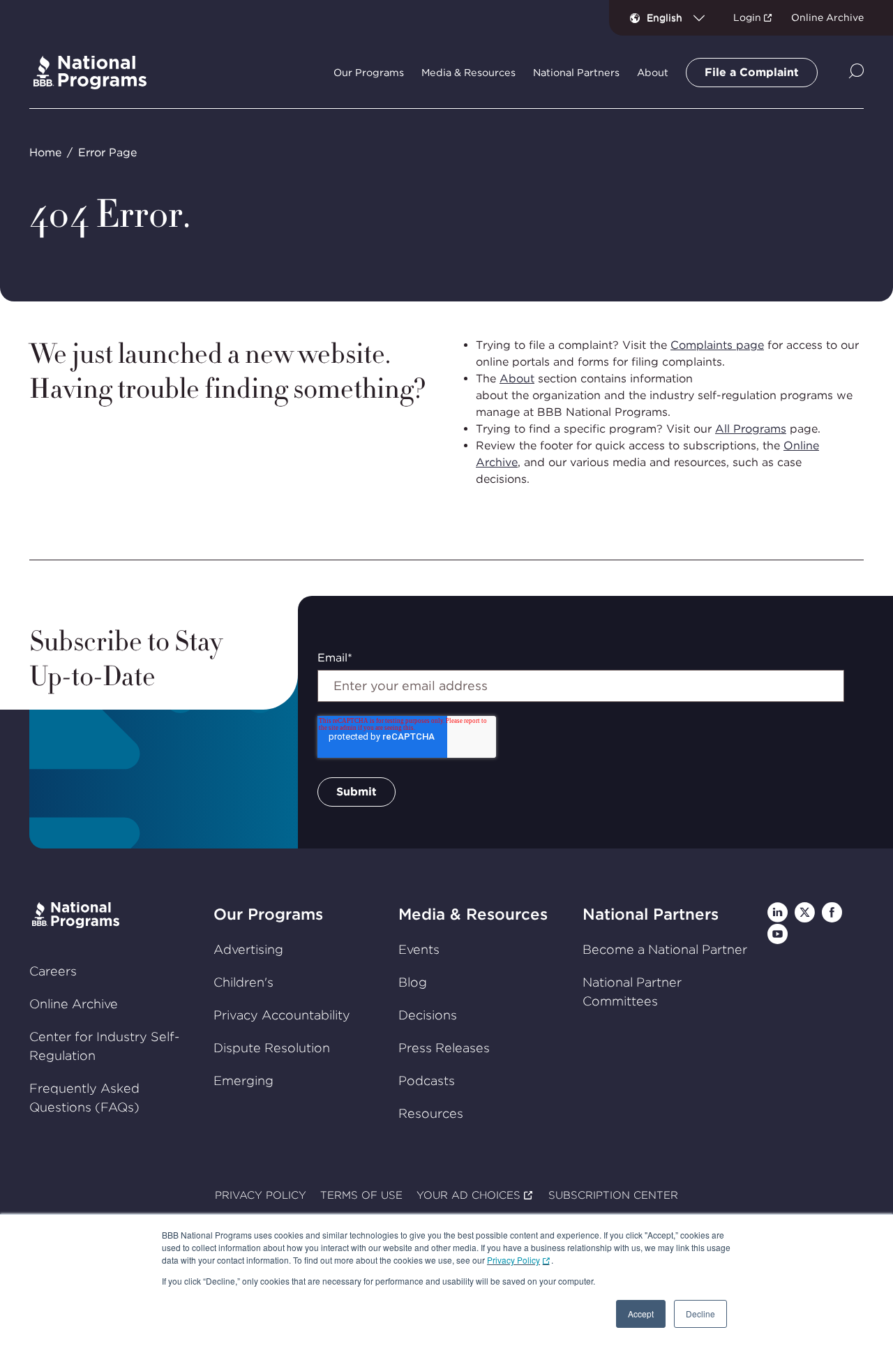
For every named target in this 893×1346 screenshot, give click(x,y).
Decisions (427, 1015)
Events (419, 949)
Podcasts (426, 1080)
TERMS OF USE (361, 1195)
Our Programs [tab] (368, 72)
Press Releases (444, 1047)
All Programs (750, 428)
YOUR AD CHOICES (468, 1195)
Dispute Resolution (271, 1047)
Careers (53, 971)
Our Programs (268, 913)
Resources (430, 1113)
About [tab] (652, 72)
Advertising (248, 949)
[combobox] (681, 17)
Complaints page (717, 345)
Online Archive (827, 17)
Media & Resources (473, 913)
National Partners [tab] (576, 72)
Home (45, 152)
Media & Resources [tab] (468, 72)
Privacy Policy (513, 1260)
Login (747, 17)
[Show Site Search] (856, 72)
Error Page (107, 152)
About (517, 378)
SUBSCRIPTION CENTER (613, 1195)
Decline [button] (700, 1313)
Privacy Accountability (281, 1015)
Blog (412, 982)
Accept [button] (641, 1313)
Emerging (243, 1080)
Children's (243, 982)
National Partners (651, 913)
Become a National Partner (665, 949)
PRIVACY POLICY (260, 1195)
